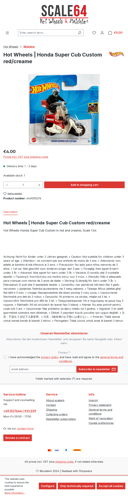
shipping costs (64, 461)
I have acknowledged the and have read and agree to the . (65, 359)
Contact (51, 405)
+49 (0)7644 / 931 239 (19, 411)
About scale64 (55, 400)
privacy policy (50, 357)
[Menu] (7, 32)
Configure (47, 486)
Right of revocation (101, 418)
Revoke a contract (18, 438)
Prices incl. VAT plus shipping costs (25, 156)
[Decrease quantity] (6, 185)
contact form (25, 428)
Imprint (93, 400)
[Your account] (102, 32)
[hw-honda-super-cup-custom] (64, 110)
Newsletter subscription (61, 419)
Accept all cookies (111, 486)
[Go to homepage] (64, 14)
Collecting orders (57, 414)
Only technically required (76, 486)
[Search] (80, 32)
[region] (64, 110)
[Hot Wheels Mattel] (117, 54)
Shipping (51, 409)
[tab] (10, 212)
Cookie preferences (101, 423)
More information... (15, 493)
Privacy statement (100, 405)
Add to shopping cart (84, 184)
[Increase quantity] (39, 185)
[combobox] (47, 32)
